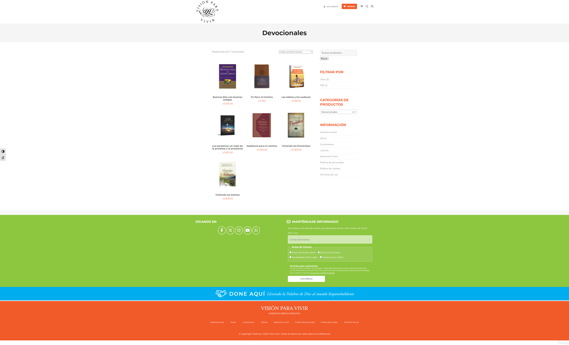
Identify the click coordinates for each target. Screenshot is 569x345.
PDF (322, 85)
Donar (323, 138)
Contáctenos (327, 144)
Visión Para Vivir (271, 334)
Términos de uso (329, 174)
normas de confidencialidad (322, 273)
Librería (324, 150)
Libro (323, 79)
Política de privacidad (332, 162)
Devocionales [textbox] (337, 112)
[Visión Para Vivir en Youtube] (247, 230)
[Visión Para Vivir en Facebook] (222, 230)
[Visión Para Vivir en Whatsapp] (256, 230)
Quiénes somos (328, 132)
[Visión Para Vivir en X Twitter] (230, 230)
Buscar (324, 58)
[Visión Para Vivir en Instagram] (239, 230)
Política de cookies (330, 168)
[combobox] (338, 112)
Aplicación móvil (329, 156)
